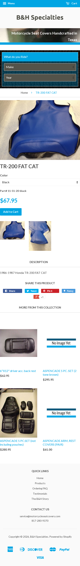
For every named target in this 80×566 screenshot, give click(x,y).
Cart (74, 3)
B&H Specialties (39, 536)
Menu (11, 3)
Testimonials (40, 493)
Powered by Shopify (60, 536)
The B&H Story (40, 498)
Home (24, 92)
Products (40, 483)
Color (4, 175)
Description (39, 262)
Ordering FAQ (40, 488)
